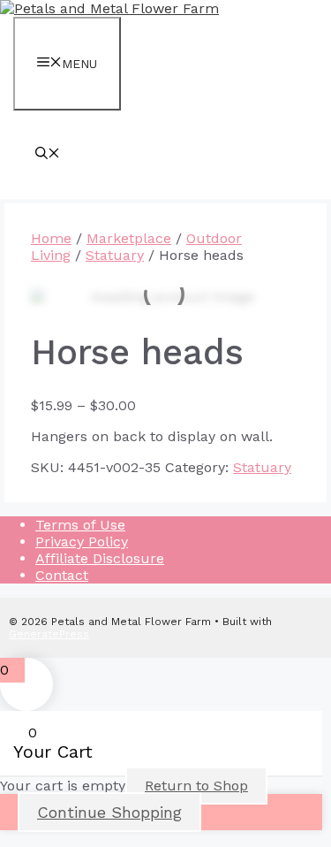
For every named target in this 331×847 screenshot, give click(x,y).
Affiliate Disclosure (99, 558)
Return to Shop (196, 785)
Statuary (115, 255)
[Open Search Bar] (47, 155)
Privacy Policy (81, 541)
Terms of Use (80, 524)
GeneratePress (49, 634)
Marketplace (129, 238)
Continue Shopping (109, 812)
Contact (61, 575)
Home (51, 238)
